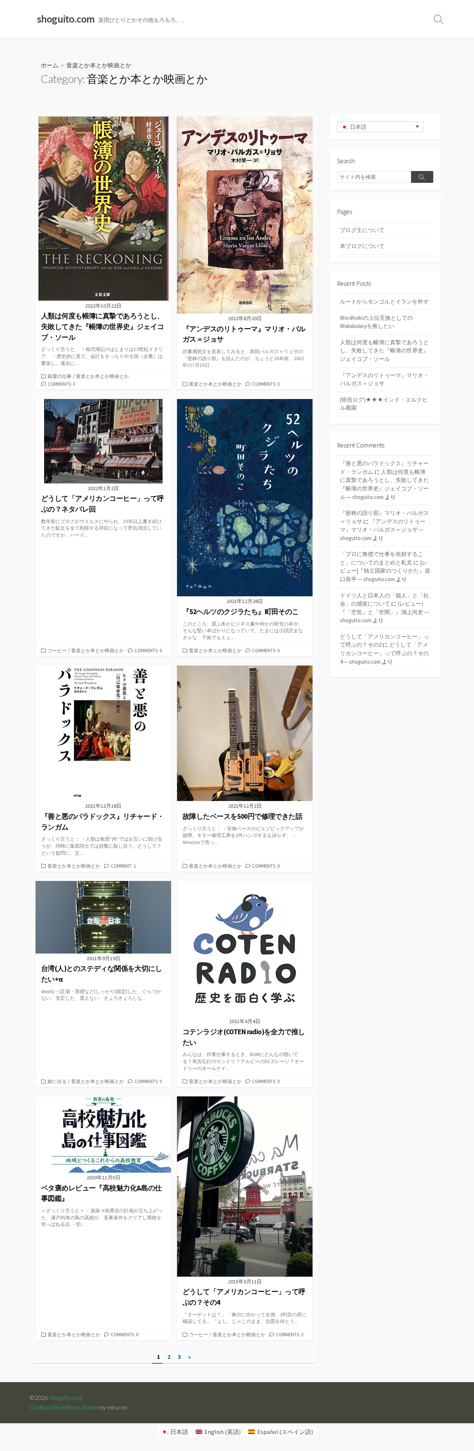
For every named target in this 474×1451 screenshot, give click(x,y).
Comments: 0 (61, 384)
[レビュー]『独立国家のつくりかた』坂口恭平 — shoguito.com (385, 571)
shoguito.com (66, 1397)
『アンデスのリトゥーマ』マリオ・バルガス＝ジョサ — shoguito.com (382, 530)
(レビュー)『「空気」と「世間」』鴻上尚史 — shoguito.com (384, 612)
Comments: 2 (289, 1334)
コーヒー (57, 650)
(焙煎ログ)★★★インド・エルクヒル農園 (384, 404)
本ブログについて (362, 245)
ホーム (50, 64)
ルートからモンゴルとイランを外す (384, 301)
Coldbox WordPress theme (64, 1407)
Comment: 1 (123, 866)
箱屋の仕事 (59, 376)
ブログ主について (362, 230)
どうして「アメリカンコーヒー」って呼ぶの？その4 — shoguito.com (384, 653)
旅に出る (57, 1081)
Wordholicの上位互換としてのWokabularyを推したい (376, 322)
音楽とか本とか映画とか (102, 376)
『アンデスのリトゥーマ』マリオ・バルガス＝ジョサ (384, 379)
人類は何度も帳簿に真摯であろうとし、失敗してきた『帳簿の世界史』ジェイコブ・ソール (384, 350)
